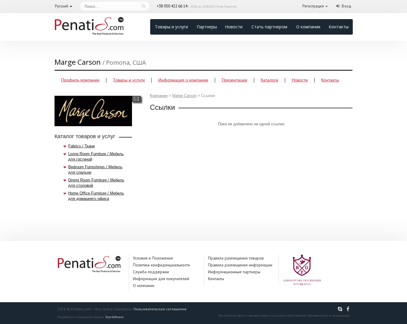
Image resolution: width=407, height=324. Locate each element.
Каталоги (269, 80)
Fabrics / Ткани (81, 146)
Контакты (339, 27)
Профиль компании (80, 80)
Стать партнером (269, 27)
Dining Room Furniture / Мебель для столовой (96, 183)
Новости (234, 27)
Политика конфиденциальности (161, 265)
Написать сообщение (136, 99)
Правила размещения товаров (236, 258)
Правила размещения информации (240, 265)
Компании (158, 95)
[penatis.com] (341, 309)
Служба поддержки (151, 271)
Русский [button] (61, 6)
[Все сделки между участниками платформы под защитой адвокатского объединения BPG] (302, 269)
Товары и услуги (171, 27)
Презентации (234, 80)
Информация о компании (183, 80)
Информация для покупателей (161, 278)
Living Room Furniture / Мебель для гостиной (96, 156)
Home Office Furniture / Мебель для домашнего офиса (96, 196)
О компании (308, 27)
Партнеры (207, 27)
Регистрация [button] (313, 6)
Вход (346, 6)
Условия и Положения (153, 258)
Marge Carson (184, 95)
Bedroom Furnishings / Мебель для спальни (95, 170)
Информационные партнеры (234, 271)
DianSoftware (114, 317)
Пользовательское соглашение (160, 309)
